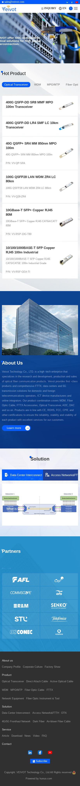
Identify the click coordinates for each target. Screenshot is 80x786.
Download (16, 736)
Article (5, 736)
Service (6, 729)
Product (6, 675)
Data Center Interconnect (16, 713)
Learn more (14, 428)
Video (36, 736)
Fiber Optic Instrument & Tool (42, 698)
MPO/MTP (16, 690)
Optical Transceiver (13, 681)
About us (7, 660)
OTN (63, 713)
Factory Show (52, 667)
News (27, 736)
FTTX (50, 690)
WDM (5, 690)
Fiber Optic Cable (34, 690)
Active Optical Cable (61, 681)
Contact (6, 744)
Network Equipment (13, 698)
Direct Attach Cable (37, 681)
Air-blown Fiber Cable (58, 721)
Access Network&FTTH (45, 713)
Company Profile (11, 667)
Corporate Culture (33, 667)
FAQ (44, 736)
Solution (7, 706)
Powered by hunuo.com (39, 778)
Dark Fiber (38, 721)
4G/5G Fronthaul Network (16, 721)
